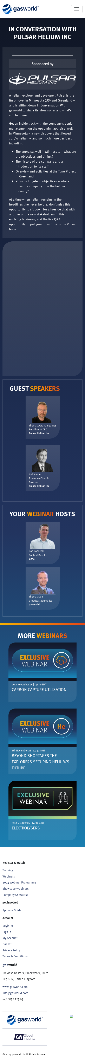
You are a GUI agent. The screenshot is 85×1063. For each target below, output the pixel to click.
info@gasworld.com (15, 993)
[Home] (20, 9)
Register (7, 926)
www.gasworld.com (15, 987)
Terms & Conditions (15, 956)
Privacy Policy (11, 950)
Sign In (6, 932)
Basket (7, 944)
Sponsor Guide (11, 910)
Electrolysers (26, 828)
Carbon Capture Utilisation (39, 689)
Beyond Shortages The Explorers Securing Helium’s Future (40, 761)
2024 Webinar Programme (19, 882)
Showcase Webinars (15, 888)
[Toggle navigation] (77, 9)
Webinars (8, 876)
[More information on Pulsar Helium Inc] (42, 79)
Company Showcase (15, 895)
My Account (10, 938)
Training (7, 870)
